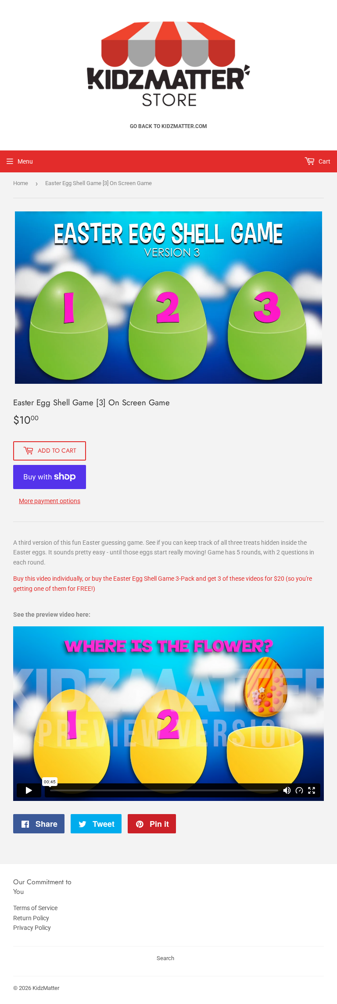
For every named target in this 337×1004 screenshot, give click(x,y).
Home (20, 183)
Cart (323, 161)
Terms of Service (35, 907)
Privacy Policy (32, 927)
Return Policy (31, 918)
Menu (25, 161)
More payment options (49, 500)
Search (165, 958)
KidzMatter (45, 988)
